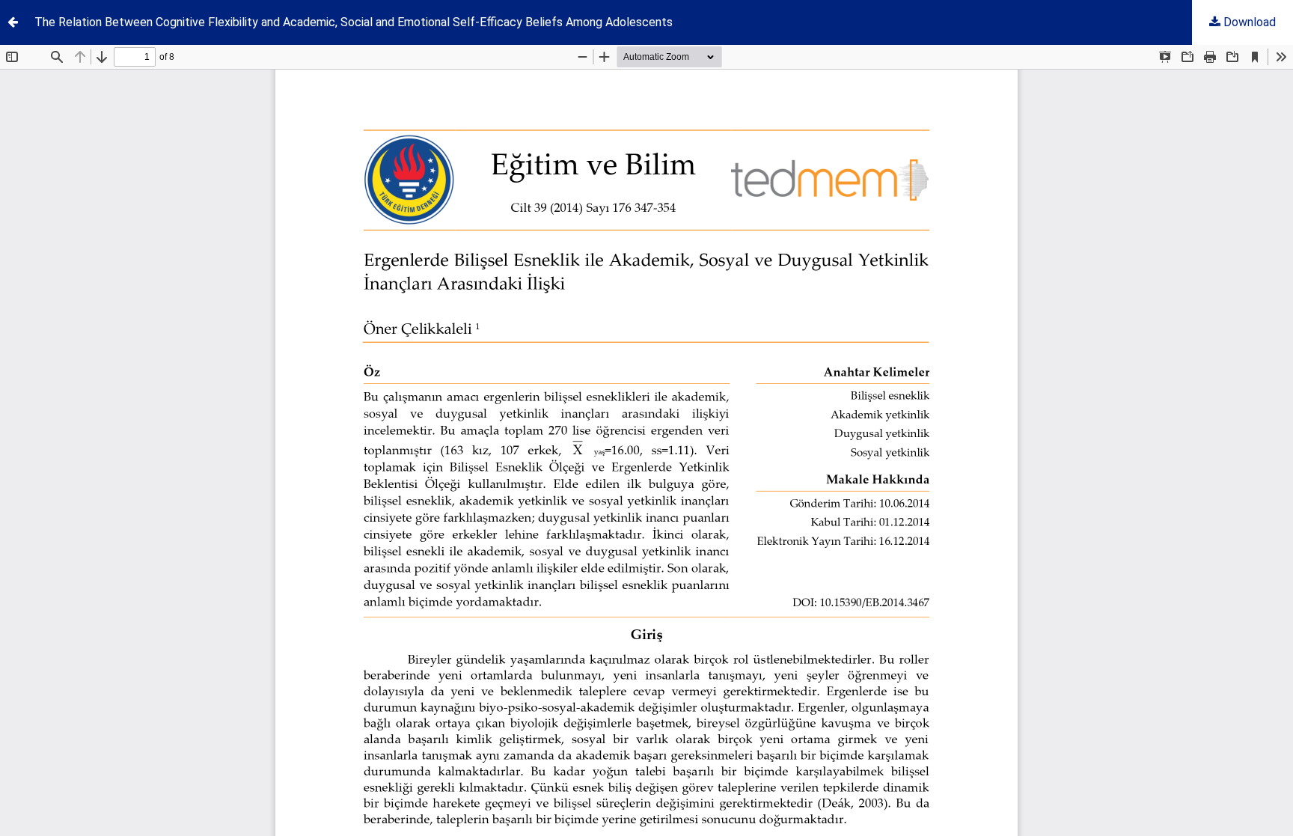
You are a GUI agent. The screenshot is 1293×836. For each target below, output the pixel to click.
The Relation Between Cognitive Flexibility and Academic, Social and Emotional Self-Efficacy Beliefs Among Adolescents (353, 22)
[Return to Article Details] (12, 22)
